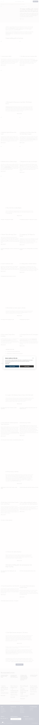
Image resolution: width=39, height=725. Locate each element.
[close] (33, 358)
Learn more (7, 363)
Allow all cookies (12, 366)
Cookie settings (26, 366)
